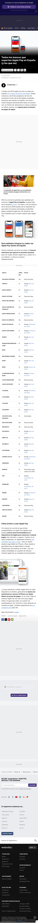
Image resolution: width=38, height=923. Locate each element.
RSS (23, 796)
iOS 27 (16, 28)
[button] (12, 85)
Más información (21, 921)
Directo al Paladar (6, 879)
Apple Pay (23, 616)
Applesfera (5, 861)
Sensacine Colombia (25, 908)
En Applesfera (7, 188)
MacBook (22, 824)
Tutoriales (22, 811)
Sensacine (22, 867)
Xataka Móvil (5, 859)
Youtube (16, 796)
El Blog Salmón (24, 890)
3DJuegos (22, 856)
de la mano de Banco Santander (18, 93)
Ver (19, 695)
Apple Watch (31, 28)
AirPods (23, 28)
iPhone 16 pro (27, 772)
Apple (17, 612)
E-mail (25, 70)
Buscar (35, 840)
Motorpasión (23, 879)
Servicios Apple (12, 616)
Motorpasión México (25, 911)
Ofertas (22, 821)
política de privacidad (25, 788)
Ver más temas (7, 833)
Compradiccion (6, 895)
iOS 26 (21, 828)
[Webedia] (6, 848)
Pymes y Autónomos (25, 892)
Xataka (4, 856)
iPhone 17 (5, 828)
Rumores (4, 821)
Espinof (22, 870)
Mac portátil (5, 814)
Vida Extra (22, 859)
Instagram (20, 796)
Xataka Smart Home (7, 864)
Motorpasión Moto (25, 881)
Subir (31, 847)
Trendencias (5, 890)
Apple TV (4, 818)
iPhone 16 (17, 772)
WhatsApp (5, 824)
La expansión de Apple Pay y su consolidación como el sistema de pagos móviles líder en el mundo (17, 191)
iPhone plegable (8, 28)
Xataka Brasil (5, 906)
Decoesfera (5, 892)
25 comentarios (8, 70)
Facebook (15, 70)
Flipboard (21, 70)
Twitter (18, 70)
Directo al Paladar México (9, 911)
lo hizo (14, 204)
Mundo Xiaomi (6, 866)
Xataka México (6, 903)
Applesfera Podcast (7, 811)
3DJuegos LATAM (24, 903)
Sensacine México (25, 906)
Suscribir (32, 785)
